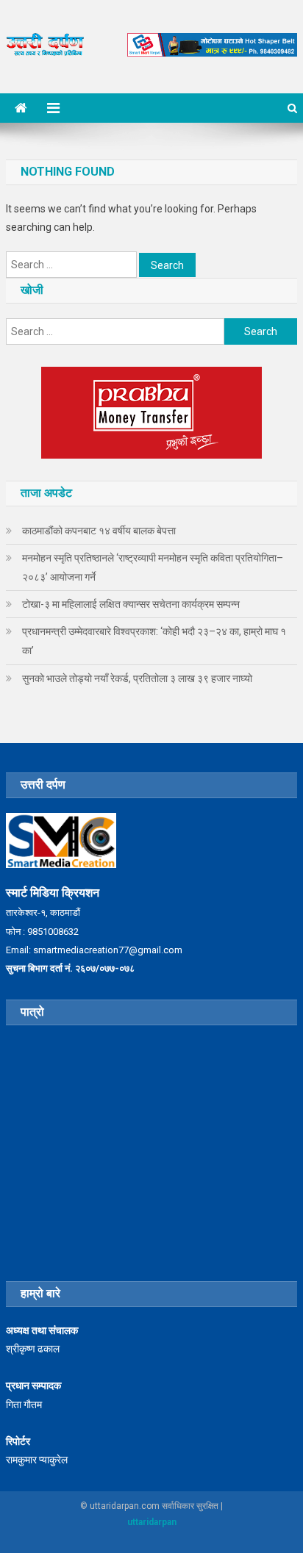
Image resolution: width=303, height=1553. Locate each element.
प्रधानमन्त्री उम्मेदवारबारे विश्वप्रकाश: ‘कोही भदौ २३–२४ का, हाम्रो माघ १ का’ (154, 640)
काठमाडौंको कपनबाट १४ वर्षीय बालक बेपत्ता (99, 531)
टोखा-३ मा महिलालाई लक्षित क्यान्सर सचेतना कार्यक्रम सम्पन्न (131, 604)
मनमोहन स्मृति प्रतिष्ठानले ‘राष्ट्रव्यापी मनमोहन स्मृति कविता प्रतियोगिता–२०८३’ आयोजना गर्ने (152, 567)
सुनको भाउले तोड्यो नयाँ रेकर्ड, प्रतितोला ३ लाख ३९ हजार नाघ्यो (137, 678)
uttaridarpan (152, 1522)
